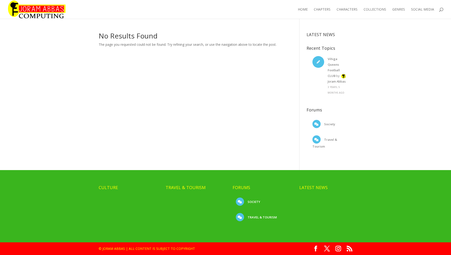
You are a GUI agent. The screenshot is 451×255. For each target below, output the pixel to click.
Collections (375, 9)
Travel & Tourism (262, 217)
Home (303, 9)
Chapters (322, 9)
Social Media (422, 9)
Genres (398, 9)
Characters (347, 9)
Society (329, 124)
